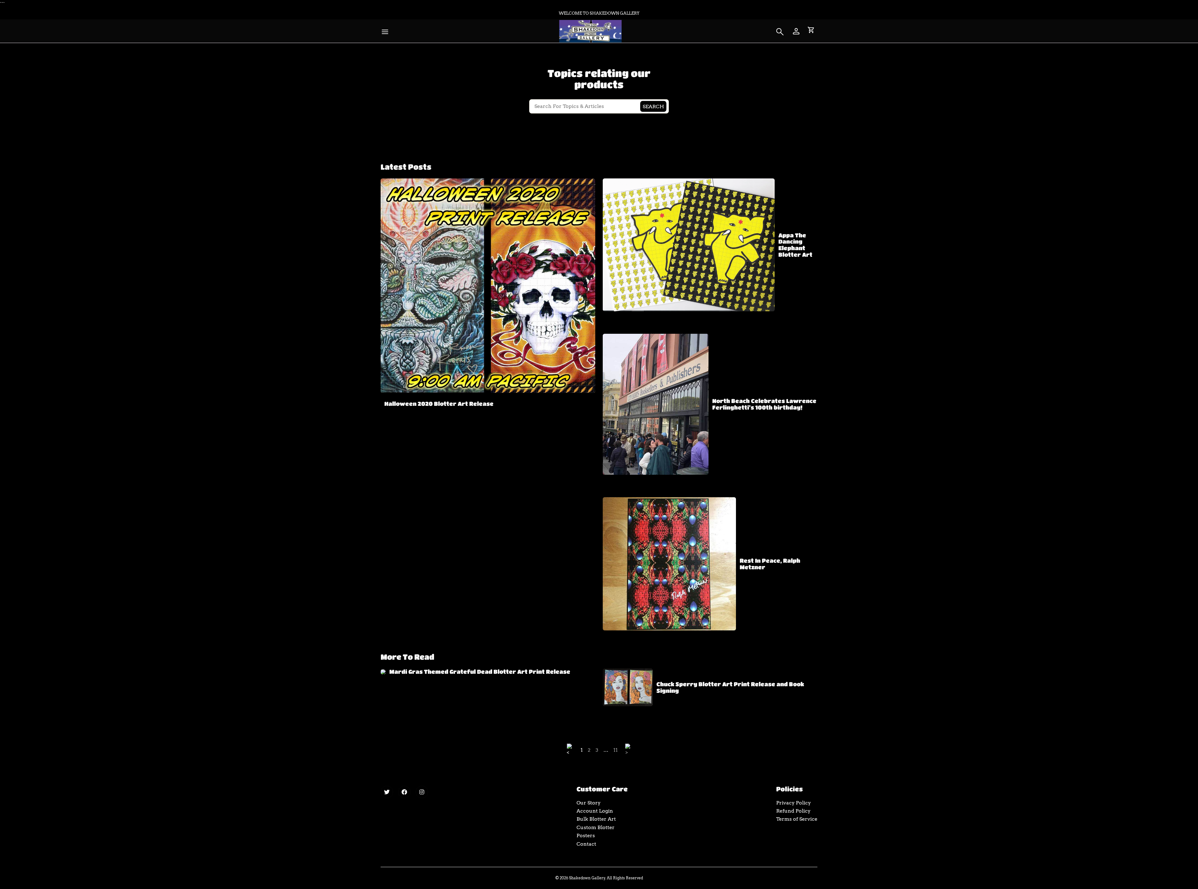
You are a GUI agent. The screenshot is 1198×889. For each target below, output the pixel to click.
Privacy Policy (793, 803)
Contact (586, 844)
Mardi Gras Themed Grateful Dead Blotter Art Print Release (479, 671)
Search (653, 106)
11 (615, 750)
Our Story (589, 803)
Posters (586, 835)
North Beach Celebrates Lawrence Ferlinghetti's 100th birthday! (764, 404)
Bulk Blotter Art (596, 819)
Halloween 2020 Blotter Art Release (439, 404)
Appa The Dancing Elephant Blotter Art (795, 245)
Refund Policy (793, 811)
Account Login (595, 811)
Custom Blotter (596, 827)
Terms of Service (796, 819)
